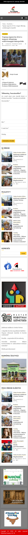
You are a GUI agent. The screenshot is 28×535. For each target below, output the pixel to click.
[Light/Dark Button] (22, 18)
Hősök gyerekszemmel (8, 349)
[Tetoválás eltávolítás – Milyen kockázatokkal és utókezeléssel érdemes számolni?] (7, 237)
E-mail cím (5, 128)
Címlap (15, 152)
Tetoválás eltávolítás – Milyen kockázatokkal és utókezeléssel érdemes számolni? (19, 238)
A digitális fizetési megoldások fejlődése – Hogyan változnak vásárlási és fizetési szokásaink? (19, 171)
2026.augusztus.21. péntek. (18, 160)
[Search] (26, 17)
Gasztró (24, 178)
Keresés (6, 248)
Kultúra (24, 152)
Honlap (4, 134)
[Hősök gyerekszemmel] (7, 445)
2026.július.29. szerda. (20, 448)
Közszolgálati (20, 441)
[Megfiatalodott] (7, 181)
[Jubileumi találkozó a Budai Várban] (7, 156)
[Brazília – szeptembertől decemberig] (7, 225)
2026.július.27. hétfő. (20, 182)
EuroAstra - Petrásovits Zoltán (14, 44)
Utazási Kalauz (16, 222)
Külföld (15, 220)
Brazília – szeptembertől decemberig (18, 226)
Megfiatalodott (18, 180)
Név (3, 122)
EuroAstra (5, 34)
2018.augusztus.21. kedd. (8, 45)
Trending (15, 232)
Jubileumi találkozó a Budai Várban (19, 155)
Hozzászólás (6, 101)
